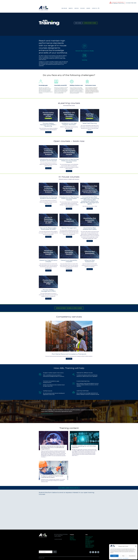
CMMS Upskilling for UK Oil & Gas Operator (84, 446)
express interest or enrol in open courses (69, 308)
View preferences (132, 555)
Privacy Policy (87, 538)
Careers (88, 8)
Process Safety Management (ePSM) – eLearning (48, 124)
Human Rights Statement (89, 541)
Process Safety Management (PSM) (48, 290)
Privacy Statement (125, 558)
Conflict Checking (88, 537)
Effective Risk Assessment (90, 260)
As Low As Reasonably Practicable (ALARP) (48, 228)
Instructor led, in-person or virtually (84, 50)
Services (76, 8)
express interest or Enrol (90, 22)
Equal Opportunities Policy (89, 540)
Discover (82, 8)
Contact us (94, 8)
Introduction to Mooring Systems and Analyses (48, 160)
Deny (123, 555)
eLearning (84, 60)
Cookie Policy (120, 558)
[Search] (55, 552)
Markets (71, 8)
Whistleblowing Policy (89, 547)
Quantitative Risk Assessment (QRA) (90, 228)
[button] (135, 546)
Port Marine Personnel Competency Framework (69, 354)
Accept (114, 555)
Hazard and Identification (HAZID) (48, 260)
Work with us (72, 538)
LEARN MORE (69, 358)
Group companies (73, 539)
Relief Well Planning (90, 123)
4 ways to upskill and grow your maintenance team (52, 476)
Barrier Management (69, 228)
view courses (78, 22)
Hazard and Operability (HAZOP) (69, 260)
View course (48, 132)
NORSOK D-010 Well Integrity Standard (69, 124)
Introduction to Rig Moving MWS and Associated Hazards (68, 161)
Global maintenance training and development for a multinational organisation (52, 447)
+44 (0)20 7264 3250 (131, 3)
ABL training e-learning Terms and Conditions (69, 487)
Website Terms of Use (89, 536)
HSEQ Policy (87, 539)
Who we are (64, 8)
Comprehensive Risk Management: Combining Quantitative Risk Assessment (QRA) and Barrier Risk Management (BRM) (89, 200)
